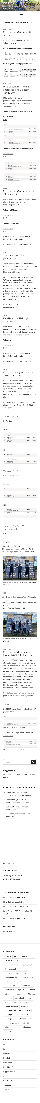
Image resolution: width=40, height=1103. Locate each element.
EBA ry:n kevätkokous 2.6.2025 (15, 918)
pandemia (8, 998)
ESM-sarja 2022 (11, 977)
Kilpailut (6, 1058)
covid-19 (8, 957)
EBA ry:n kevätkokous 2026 (14, 898)
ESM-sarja (7, 1049)
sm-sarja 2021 (24, 1015)
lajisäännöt (9, 994)
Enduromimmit (10, 969)
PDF (5, 120)
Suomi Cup (7, 1081)
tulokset (8, 1027)
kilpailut (20, 990)
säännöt (25, 1023)
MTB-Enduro (30, 994)
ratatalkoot (19, 998)
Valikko (21, 14)
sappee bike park (11, 1006)
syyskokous (15, 1023)
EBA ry (9, 3)
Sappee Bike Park (10, 1072)
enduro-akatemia (11, 965)
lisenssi (19, 994)
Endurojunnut (26, 965)
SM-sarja (24, 1006)
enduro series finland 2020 (15, 973)
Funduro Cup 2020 (12, 986)
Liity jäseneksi (9, 771)
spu (6, 1023)
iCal (12, 863)
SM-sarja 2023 (25, 1019)
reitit (29, 998)
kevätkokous (10, 990)
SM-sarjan (11, 666)
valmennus (27, 1027)
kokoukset (31, 990)
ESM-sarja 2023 (26, 977)
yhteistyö (8, 1031)
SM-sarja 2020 (10, 1015)
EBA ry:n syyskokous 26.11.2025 (15, 907)
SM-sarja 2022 (10, 1019)
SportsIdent (8, 117)
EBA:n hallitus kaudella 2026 (14, 902)
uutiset (17, 1027)
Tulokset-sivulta (9, 43)
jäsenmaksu (27, 986)
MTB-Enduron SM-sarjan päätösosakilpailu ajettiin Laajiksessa (16, 89)
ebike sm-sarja (28, 957)
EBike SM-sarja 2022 (13, 961)
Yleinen (6, 1090)
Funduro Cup (19, 981)
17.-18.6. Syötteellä (25, 696)
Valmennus (7, 1085)
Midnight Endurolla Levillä (25, 332)
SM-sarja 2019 (24, 1011)
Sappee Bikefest (25, 1002)
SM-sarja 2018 (10, 1011)
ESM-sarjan (31, 663)
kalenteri (6, 863)
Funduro (8, 981)
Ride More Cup (10, 1002)
